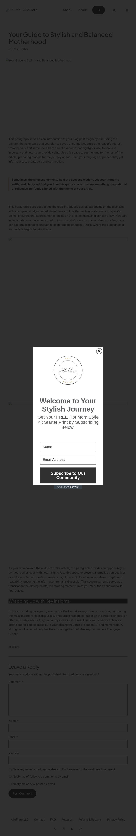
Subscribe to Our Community (68, 475)
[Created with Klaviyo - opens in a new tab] (68, 487)
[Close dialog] (99, 351)
